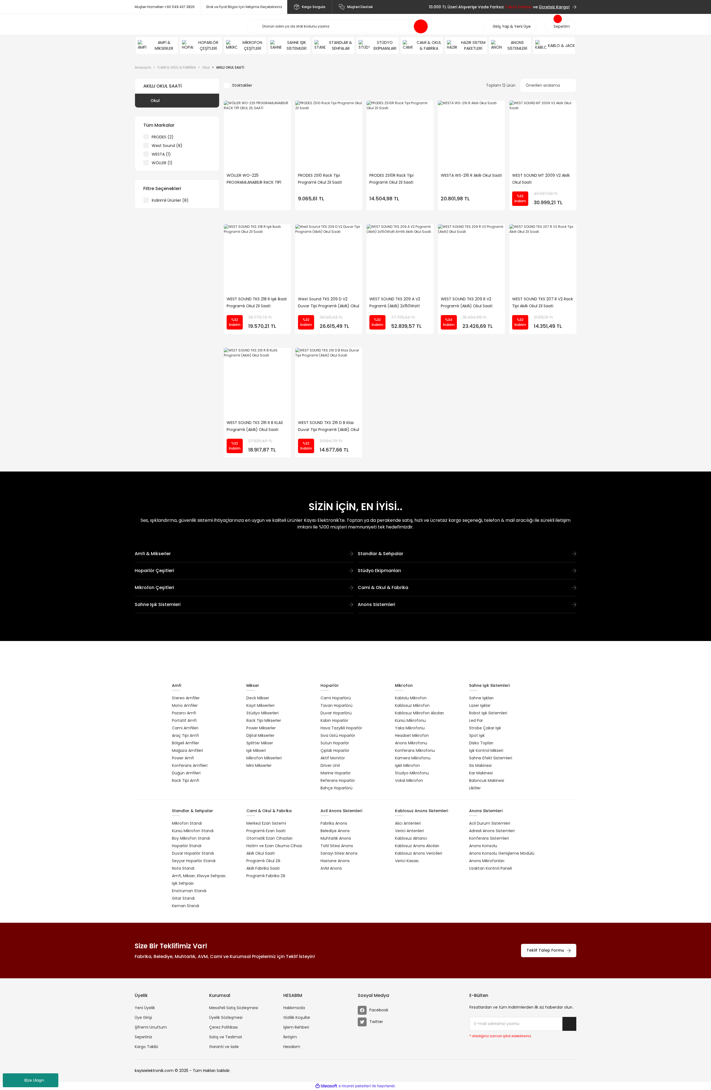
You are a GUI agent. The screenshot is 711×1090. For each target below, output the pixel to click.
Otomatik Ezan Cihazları (269, 838)
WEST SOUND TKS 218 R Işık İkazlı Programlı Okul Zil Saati (257, 302)
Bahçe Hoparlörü (336, 788)
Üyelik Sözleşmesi (225, 1017)
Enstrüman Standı (189, 891)
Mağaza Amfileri (187, 750)
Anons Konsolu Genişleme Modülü (501, 853)
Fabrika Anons (334, 823)
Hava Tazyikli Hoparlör (341, 728)
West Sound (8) (167, 145)
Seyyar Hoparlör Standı (194, 861)
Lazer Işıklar (479, 705)
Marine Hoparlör (336, 773)
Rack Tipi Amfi (185, 780)
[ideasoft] (326, 1086)
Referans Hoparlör (338, 780)
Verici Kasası (407, 861)
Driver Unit (330, 765)
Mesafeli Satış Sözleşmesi (233, 1008)
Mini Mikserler (259, 765)
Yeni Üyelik (145, 1008)
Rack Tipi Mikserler (263, 720)
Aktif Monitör (333, 758)
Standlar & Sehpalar (380, 553)
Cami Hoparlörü (336, 698)
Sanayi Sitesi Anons (339, 853)
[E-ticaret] (355, 1086)
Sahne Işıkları (481, 698)
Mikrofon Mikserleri (264, 758)
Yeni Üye (522, 26)
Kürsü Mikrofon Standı (193, 831)
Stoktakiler (242, 85)
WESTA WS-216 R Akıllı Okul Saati (471, 175)
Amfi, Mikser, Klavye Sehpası (199, 876)
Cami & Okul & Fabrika (383, 587)
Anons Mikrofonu (411, 743)
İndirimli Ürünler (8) (170, 200)
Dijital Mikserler (260, 735)
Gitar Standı (183, 898)
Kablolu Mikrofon (411, 698)
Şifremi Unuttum (151, 1027)
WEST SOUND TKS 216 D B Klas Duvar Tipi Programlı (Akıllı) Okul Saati (328, 426)
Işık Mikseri (256, 750)
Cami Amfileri (185, 728)
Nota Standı (183, 868)
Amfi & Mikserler (153, 553)
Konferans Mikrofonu (415, 750)
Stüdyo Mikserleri (262, 713)
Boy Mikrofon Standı (191, 838)
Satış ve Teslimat (225, 1037)
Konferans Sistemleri (489, 838)
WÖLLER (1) (162, 163)
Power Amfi (183, 758)
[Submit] (569, 1024)
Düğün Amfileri (186, 773)
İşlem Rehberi (296, 1027)
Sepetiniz (143, 1037)
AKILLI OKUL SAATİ (230, 67)
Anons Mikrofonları (486, 861)
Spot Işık (477, 735)
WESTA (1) (161, 154)
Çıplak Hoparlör (335, 750)
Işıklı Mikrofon (407, 765)
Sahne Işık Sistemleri (158, 604)
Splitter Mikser (259, 743)
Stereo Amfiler (186, 698)
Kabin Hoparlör (334, 720)
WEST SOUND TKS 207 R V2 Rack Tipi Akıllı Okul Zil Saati (542, 302)
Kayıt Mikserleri (260, 705)
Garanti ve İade (224, 1046)
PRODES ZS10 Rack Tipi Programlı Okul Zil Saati (320, 179)
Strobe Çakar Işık (485, 728)
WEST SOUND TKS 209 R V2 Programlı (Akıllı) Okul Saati (466, 302)
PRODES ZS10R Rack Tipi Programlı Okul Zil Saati (391, 179)
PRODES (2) (163, 137)
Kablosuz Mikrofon (412, 705)
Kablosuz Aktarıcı (411, 838)
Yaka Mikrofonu (410, 728)
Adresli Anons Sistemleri (492, 831)
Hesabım (291, 1046)
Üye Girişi (143, 1017)
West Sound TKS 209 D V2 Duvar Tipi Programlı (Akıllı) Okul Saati (328, 303)
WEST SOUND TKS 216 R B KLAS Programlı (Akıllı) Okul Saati (255, 426)
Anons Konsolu (483, 846)
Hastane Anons (335, 861)
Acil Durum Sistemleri (489, 823)
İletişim (290, 1037)
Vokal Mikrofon (409, 780)
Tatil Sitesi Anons (337, 846)
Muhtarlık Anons (336, 838)
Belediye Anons (335, 831)
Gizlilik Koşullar (296, 1017)
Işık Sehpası (183, 883)
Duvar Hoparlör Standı (193, 853)
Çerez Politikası (223, 1027)
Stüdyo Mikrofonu (412, 773)
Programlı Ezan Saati (266, 831)
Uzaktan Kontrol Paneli (490, 868)
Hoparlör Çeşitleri (154, 570)
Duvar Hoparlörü (336, 713)
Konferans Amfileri (189, 765)
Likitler (475, 788)
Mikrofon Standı (187, 823)
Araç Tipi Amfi (185, 735)
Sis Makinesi (480, 765)
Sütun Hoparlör (335, 743)
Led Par (476, 720)
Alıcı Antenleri (408, 823)
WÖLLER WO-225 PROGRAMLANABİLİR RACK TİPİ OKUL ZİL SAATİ (254, 179)
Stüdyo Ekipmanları (379, 570)
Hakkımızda (294, 1008)
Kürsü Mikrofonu (410, 720)
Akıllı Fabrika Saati (263, 868)
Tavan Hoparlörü (336, 705)
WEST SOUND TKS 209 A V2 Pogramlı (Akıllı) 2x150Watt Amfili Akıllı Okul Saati (394, 303)
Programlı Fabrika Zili (265, 876)
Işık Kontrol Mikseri (486, 750)
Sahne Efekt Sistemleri (490, 758)
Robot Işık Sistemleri (488, 713)
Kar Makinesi (481, 773)
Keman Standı (185, 906)
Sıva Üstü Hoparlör (338, 735)
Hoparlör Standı (186, 846)
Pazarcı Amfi (184, 713)
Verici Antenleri (409, 831)
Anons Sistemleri (376, 604)
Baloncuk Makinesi (486, 780)
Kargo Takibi (146, 1046)
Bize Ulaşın (34, 1080)
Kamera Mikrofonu (412, 758)
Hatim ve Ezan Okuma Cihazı (274, 846)
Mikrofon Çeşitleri (154, 587)
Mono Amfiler (185, 705)
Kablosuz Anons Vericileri (418, 853)
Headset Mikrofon (412, 735)
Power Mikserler (261, 728)
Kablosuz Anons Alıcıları (417, 846)
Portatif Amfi (184, 720)
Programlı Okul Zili (263, 861)
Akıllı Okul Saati (260, 853)
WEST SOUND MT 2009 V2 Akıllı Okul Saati (541, 179)
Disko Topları (481, 743)
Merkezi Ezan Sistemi (266, 823)
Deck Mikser (257, 698)
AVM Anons (331, 868)
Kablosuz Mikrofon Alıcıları (419, 713)
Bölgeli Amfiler (185, 743)
